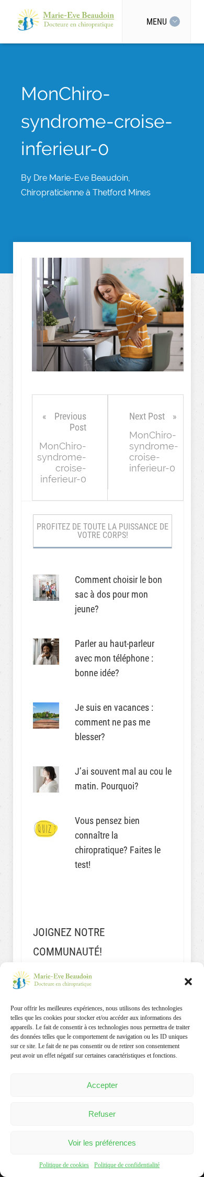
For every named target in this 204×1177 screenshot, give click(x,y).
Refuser (102, 1113)
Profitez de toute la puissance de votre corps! (102, 531)
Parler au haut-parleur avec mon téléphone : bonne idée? (114, 658)
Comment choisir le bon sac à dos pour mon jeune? (118, 594)
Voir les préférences (102, 1142)
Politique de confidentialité (127, 1165)
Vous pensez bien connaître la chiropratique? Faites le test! (118, 842)
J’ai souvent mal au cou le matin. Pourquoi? (123, 778)
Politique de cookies (64, 1165)
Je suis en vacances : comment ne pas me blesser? (114, 722)
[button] (188, 981)
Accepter (102, 1085)
